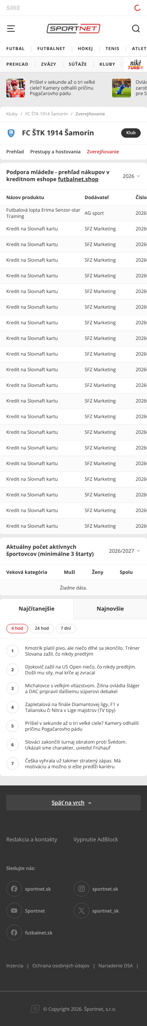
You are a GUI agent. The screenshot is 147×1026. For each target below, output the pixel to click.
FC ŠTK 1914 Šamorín (46, 114)
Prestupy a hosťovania (55, 151)
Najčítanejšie (36, 609)
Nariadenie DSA (115, 965)
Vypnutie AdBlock (96, 839)
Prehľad (15, 151)
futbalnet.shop (78, 179)
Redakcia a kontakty (31, 839)
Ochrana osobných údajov (60, 965)
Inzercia (14, 965)
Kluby (12, 114)
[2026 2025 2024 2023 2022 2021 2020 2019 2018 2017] (132, 176)
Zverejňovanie (103, 151)
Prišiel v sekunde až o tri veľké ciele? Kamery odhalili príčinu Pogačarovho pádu (62, 87)
